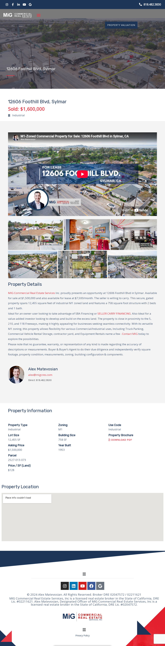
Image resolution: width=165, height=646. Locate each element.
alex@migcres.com (40, 375)
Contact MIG (130, 334)
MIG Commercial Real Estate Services (31, 293)
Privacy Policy (82, 635)
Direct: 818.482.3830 (40, 380)
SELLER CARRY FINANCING (114, 313)
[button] (39, 15)
